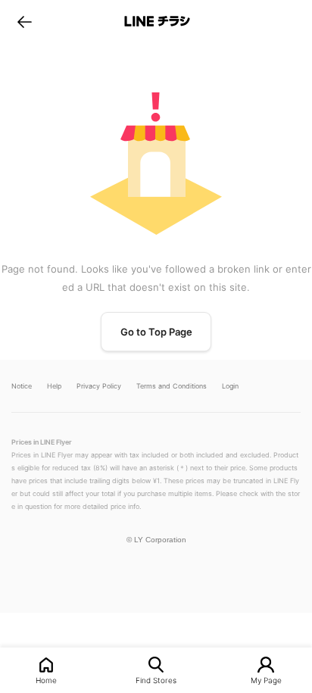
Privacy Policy (98, 385)
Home (46, 680)
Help (54, 385)
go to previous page (24, 21)
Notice (21, 385)
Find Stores (156, 680)
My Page (266, 680)
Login (230, 385)
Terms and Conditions (171, 385)
